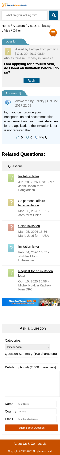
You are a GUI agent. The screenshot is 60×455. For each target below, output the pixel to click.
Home (6, 25)
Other (17, 30)
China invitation (29, 226)
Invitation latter (28, 246)
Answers (19, 25)
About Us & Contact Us (30, 443)
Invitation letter (28, 176)
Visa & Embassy (39, 25)
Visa (7, 30)
